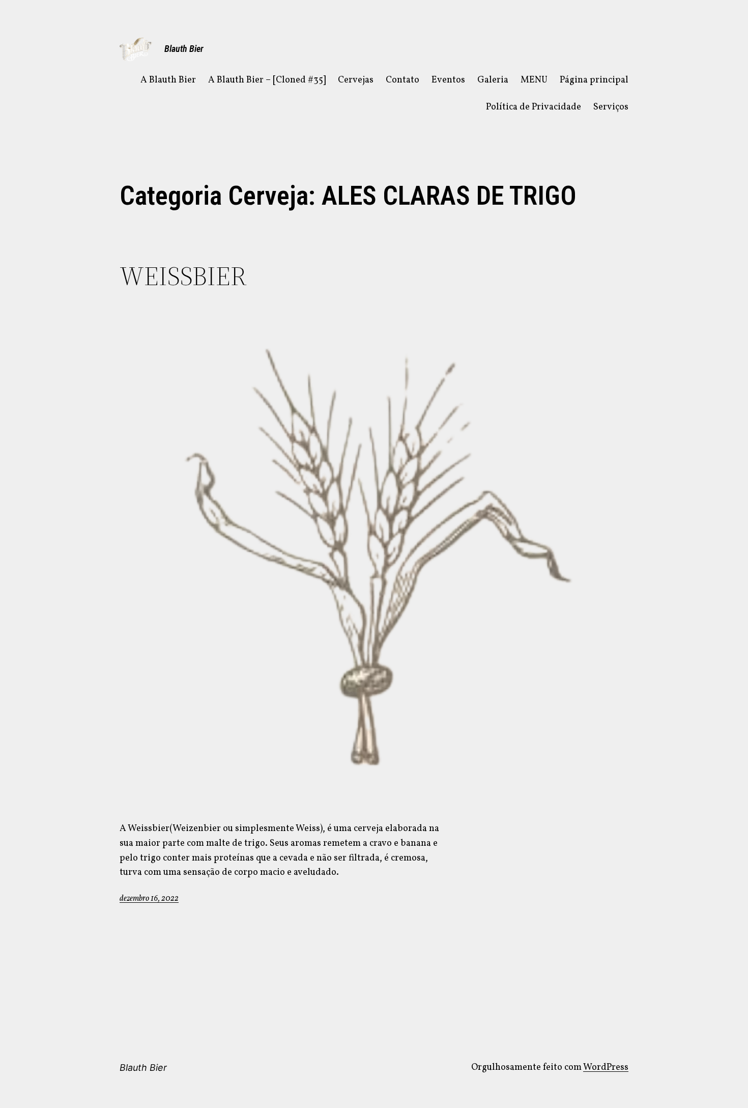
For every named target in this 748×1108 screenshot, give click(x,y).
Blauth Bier (184, 48)
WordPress (605, 1067)
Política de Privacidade (533, 107)
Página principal (594, 80)
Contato (402, 80)
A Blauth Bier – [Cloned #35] (267, 80)
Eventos (448, 80)
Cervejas (355, 80)
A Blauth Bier (168, 80)
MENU (534, 80)
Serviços (610, 107)
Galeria (492, 80)
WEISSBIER (183, 276)
